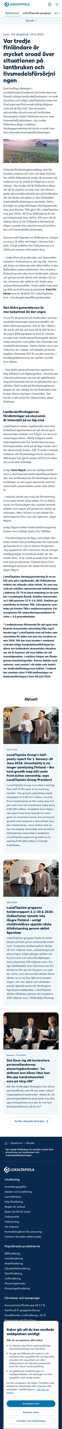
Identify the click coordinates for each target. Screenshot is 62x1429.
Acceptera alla (31, 1403)
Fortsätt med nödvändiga (31, 1420)
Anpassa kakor (31, 1412)
